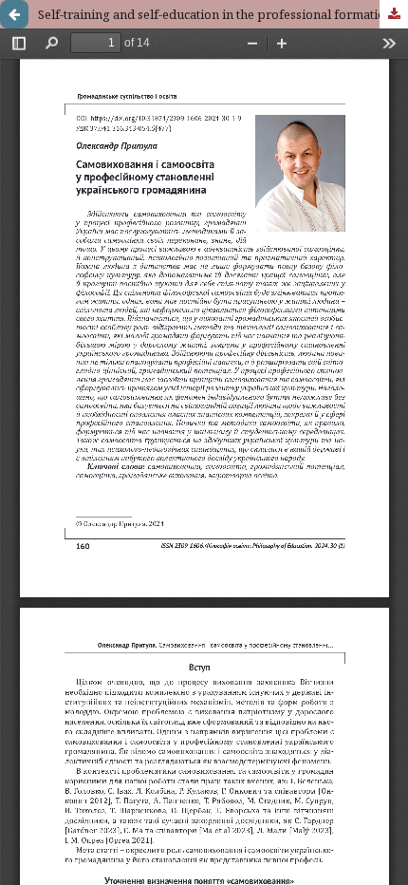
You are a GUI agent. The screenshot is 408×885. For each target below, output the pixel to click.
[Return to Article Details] (14, 14)
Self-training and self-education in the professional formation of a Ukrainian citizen (223, 14)
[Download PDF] (394, 14)
